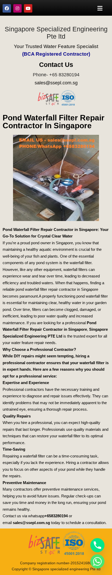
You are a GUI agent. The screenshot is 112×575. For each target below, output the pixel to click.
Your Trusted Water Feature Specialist (56, 46)
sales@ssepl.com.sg (56, 82)
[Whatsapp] (97, 561)
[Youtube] (28, 8)
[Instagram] (17, 8)
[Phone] (97, 545)
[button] (100, 8)
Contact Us (56, 64)
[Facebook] (7, 8)
